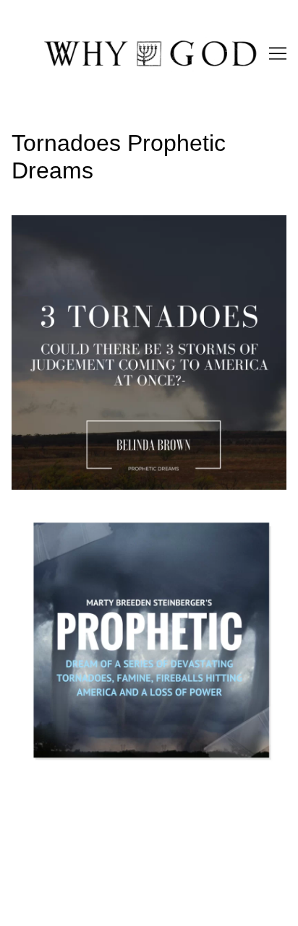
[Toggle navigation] (277, 53)
